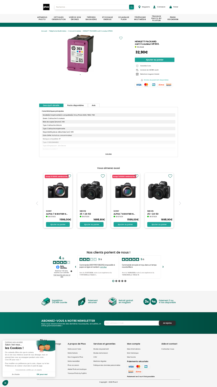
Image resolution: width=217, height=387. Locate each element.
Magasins (146, 7)
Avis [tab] (93, 105)
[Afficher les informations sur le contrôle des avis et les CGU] (71, 271)
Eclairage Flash (124, 18)
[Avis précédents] (75, 267)
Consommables (74, 31)
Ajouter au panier (154, 59)
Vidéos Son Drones (75, 18)
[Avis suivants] (163, 267)
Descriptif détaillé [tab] (51, 105)
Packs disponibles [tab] (75, 105)
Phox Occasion (172, 18)
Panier (175, 7)
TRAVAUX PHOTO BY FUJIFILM (156, 18)
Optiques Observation (58, 18)
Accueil (44, 31)
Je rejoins (167, 323)
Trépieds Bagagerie (91, 18)
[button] (80, 75)
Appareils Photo (42, 18)
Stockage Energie (107, 18)
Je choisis (16, 374)
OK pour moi (42, 374)
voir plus (103, 267)
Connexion (161, 7)
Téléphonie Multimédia (140, 18)
